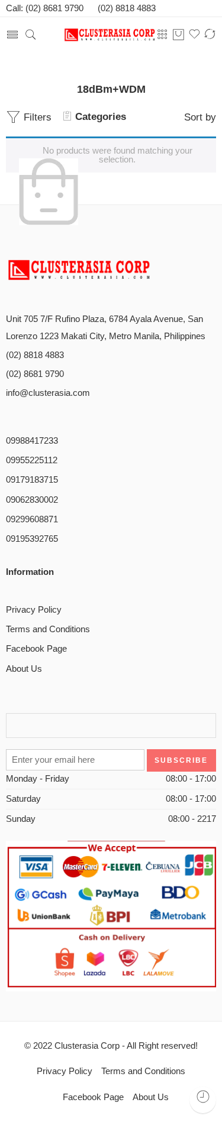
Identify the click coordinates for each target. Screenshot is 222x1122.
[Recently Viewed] (202, 1100)
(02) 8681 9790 (35, 374)
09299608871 (32, 519)
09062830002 (32, 500)
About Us (24, 669)
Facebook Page (36, 648)
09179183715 (32, 479)
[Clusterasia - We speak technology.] (110, 35)
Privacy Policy (34, 609)
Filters (36, 117)
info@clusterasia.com (48, 393)
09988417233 (32, 440)
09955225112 (31, 460)
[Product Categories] (162, 34)
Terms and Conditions (48, 629)
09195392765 (32, 539)
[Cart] (178, 35)
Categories (100, 116)
